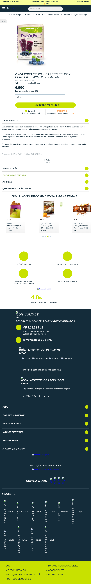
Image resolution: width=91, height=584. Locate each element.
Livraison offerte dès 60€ (26, 91)
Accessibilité (56, 570)
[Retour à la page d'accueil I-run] (12, 8)
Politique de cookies (18, 579)
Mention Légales (16, 570)
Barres (28, 15)
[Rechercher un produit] (59, 8)
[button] (40, 96)
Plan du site (55, 574)
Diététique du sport (15, 15)
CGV (8, 566)
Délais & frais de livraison (37, 396)
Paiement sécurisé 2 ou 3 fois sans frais (42, 370)
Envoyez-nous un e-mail (37, 340)
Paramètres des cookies (63, 566)
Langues (9, 494)
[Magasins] (77, 8)
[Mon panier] (87, 8)
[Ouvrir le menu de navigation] (3, 8)
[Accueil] (2, 15)
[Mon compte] (82, 8)
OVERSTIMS (39, 15)
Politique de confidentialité (23, 574)
